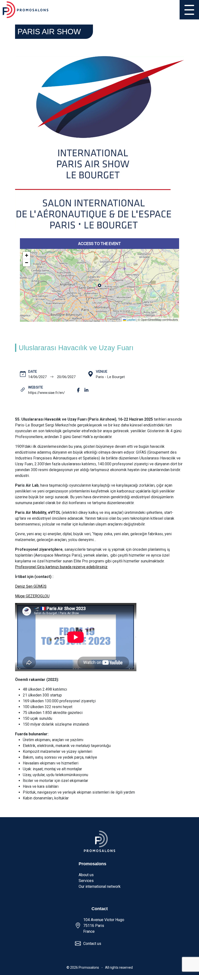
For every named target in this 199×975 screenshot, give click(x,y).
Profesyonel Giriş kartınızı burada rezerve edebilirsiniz (61, 567)
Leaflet (131, 319)
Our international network (100, 886)
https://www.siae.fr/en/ (46, 392)
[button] (26, 255)
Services (86, 880)
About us (86, 875)
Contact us (92, 943)
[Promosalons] (25, 9)
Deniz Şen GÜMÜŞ (31, 586)
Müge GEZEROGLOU (32, 596)
